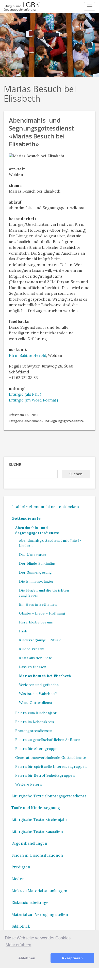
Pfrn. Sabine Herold (27, 355)
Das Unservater (32, 554)
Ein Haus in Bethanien (38, 604)
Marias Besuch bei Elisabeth (45, 676)
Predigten (20, 867)
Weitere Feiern (28, 784)
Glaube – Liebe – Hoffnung (42, 613)
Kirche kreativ (31, 649)
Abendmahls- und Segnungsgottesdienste (37, 530)
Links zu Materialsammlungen (39, 890)
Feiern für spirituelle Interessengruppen (51, 766)
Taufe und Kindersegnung (35, 807)
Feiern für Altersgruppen (37, 748)
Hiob (23, 631)
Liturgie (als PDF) (25, 394)
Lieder (17, 878)
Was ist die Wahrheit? (38, 693)
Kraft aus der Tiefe (35, 658)
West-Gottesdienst (36, 702)
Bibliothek (20, 926)
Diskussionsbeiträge (29, 902)
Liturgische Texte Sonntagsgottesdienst (48, 796)
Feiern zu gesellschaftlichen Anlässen (47, 739)
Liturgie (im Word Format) (33, 400)
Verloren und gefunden (39, 684)
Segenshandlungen (29, 843)
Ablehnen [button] (26, 958)
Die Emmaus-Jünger (36, 581)
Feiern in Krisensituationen (37, 855)
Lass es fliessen (32, 667)
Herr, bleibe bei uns (36, 622)
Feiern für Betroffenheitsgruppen (45, 775)
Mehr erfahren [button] (18, 945)
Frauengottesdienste (33, 730)
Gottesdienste (26, 518)
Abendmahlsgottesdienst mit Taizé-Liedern (50, 543)
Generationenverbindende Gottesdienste (50, 757)
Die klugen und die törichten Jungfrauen (44, 593)
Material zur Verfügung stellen (39, 914)
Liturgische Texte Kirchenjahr (39, 819)
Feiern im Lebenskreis (34, 721)
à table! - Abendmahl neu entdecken (45, 506)
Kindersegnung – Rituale (40, 640)
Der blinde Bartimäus (37, 563)
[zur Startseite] (21, 6)
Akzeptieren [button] (72, 958)
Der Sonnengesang (35, 572)
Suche (15, 464)
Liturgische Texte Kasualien (37, 831)
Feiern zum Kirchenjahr (36, 713)
